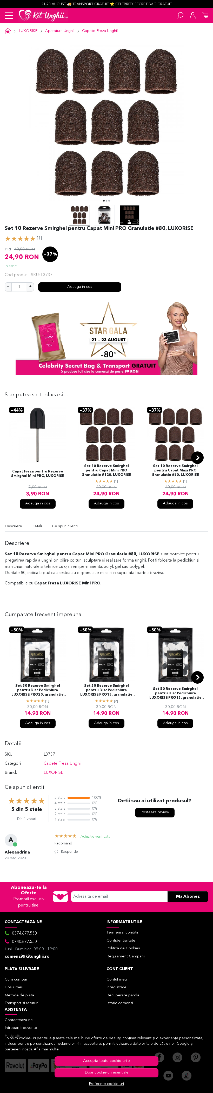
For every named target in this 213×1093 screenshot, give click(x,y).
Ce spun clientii (65, 526)
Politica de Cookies (123, 948)
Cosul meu (14, 987)
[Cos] (205, 15)
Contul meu (116, 980)
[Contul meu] (193, 15)
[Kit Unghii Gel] (43, 15)
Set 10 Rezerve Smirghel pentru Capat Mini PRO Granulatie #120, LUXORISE (106, 470)
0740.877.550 (24, 942)
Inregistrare (116, 987)
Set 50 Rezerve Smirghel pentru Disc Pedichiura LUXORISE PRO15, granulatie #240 (175, 693)
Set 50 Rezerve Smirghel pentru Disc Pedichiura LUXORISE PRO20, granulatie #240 (37, 690)
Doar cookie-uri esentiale (107, 1073)
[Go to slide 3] (109, 201)
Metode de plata (19, 995)
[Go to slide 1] (104, 201)
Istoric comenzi (119, 1003)
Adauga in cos (79, 287)
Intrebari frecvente (21, 1028)
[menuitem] (79, 215)
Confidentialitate (120, 941)
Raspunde (69, 852)
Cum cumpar (16, 980)
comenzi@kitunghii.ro (27, 957)
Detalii (37, 526)
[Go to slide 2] (106, 201)
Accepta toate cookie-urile (106, 1061)
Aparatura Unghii (59, 31)
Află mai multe (46, 1049)
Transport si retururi (21, 1003)
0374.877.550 (24, 933)
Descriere (13, 526)
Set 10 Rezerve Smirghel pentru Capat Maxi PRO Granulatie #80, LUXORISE (175, 470)
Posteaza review (155, 812)
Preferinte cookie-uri (106, 1084)
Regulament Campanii (125, 956)
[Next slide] (197, 457)
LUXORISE (28, 31)
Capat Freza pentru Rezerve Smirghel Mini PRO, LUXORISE (37, 474)
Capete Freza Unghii (100, 31)
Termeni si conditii (122, 933)
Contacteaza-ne (19, 1020)
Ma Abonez (188, 897)
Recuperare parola (122, 995)
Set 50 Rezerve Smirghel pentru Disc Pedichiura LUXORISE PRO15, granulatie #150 (106, 690)
